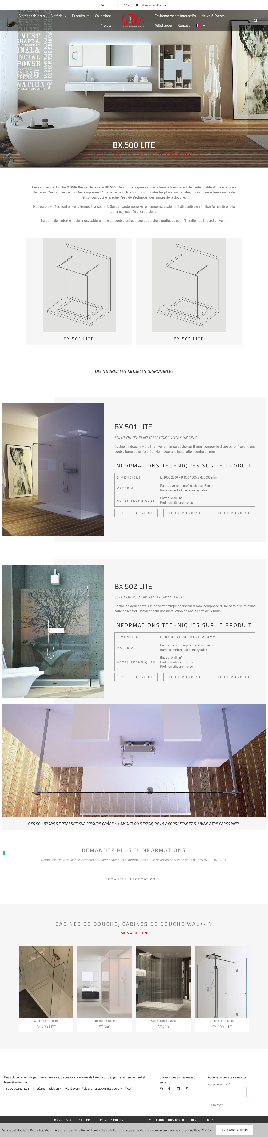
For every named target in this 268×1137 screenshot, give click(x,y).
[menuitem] (200, 25)
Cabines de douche (94, 154)
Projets (105, 25)
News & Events (213, 15)
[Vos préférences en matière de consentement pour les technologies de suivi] (4, 853)
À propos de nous (32, 15)
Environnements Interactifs (175, 15)
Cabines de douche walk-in (162, 154)
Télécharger (163, 25)
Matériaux (58, 15)
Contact (184, 25)
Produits (78, 15)
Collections (103, 15)
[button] (255, 20)
